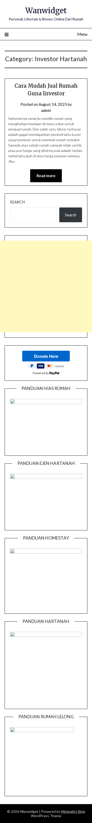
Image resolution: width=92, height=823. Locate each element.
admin (46, 110)
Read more (46, 175)
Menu (82, 34)
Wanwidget (46, 10)
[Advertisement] (46, 286)
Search (17, 202)
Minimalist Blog (73, 811)
